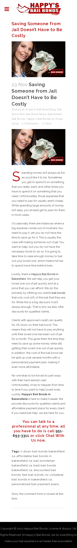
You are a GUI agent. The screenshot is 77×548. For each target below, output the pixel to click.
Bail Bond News (36, 114)
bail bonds (58, 292)
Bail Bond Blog (46, 109)
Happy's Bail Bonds (39, 118)
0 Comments (30, 123)
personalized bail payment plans (35, 484)
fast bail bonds (33, 474)
